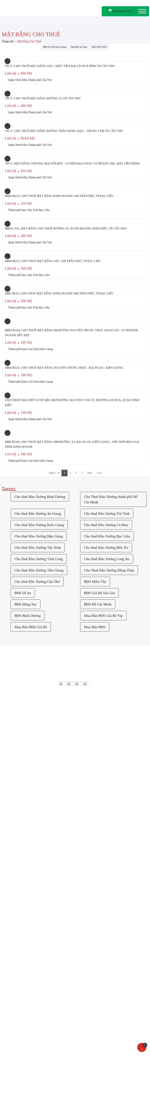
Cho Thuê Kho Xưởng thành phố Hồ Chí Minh (111, 499)
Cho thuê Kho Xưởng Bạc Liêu (107, 536)
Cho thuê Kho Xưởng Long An (106, 559)
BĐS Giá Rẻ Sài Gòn (99, 593)
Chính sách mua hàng (75, 726)
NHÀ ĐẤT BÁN (99, 47)
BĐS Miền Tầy (95, 582)
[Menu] (142, 11)
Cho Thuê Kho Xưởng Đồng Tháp (109, 570)
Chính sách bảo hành (75, 717)
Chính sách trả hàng (75, 709)
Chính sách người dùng (75, 734)
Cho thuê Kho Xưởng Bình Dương (39, 497)
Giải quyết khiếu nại (107, 758)
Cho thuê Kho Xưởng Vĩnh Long (38, 559)
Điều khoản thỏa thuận (37, 766)
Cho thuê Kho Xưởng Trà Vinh (107, 513)
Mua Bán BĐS (94, 627)
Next (89, 473)
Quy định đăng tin (37, 774)
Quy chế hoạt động (107, 766)
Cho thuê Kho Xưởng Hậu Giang (38, 536)
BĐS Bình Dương (27, 616)
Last (99, 473)
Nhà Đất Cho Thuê (79, 47)
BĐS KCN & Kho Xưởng (54, 47)
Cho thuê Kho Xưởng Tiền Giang (38, 570)
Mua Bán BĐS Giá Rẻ (30, 627)
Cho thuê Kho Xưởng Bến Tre (106, 547)
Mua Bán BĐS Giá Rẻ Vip (103, 616)
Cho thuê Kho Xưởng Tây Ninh (37, 547)
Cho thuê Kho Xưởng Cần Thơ (37, 582)
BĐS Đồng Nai (25, 604)
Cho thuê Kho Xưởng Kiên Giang (39, 525)
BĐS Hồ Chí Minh (97, 604)
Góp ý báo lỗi (37, 758)
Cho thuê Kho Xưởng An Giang (37, 513)
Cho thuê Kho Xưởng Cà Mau (106, 525)
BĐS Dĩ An (22, 593)
